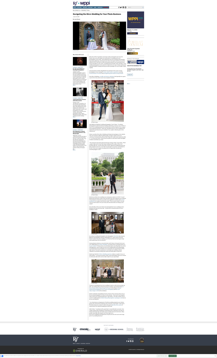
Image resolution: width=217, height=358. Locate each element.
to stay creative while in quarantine (110, 72)
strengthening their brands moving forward (113, 73)
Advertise (88, 343)
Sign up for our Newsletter (134, 65)
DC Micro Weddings (103, 244)
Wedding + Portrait (88, 7)
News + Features (77, 7)
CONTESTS (99, 7)
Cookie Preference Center (162, 355)
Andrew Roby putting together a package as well (111, 297)
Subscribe (83, 343)
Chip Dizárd (116, 236)
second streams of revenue (95, 73)
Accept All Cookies (172, 355)
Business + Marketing (81, 10)
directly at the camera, (117, 305)
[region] (108, 356)
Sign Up (130, 74)
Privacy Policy (78, 355)
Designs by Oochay (106, 288)
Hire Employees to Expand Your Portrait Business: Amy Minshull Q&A (79, 132)
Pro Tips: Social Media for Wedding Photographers (78, 69)
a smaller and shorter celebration (107, 76)
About (74, 343)
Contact (78, 343)
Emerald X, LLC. (134, 349)
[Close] (215, 356)
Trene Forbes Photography (107, 289)
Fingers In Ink (95, 290)
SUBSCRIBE (106, 7)
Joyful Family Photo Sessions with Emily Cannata (79, 100)
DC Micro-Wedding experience (105, 254)
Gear (95, 7)
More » (128, 83)
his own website (93, 246)
